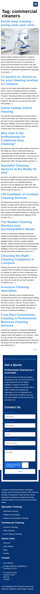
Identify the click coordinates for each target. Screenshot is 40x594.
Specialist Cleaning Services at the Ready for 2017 (19, 169)
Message (8, 448)
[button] (35, 4)
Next (36, 350)
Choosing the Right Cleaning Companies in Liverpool (17, 259)
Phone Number (11, 439)
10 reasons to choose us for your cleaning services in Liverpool (19, 80)
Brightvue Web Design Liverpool (21, 589)
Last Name (9, 421)
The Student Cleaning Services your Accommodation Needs (17, 225)
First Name (9, 412)
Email (7, 430)
